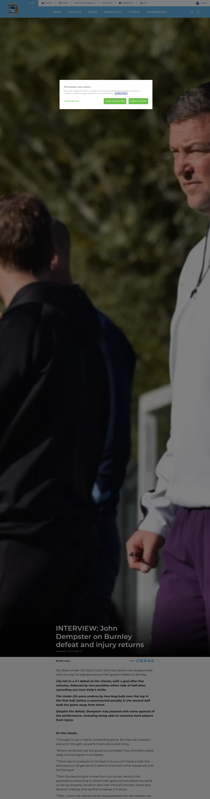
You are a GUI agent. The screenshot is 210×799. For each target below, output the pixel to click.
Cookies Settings (71, 101)
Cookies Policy (121, 93)
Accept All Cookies (138, 101)
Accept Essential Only (115, 101)
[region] (106, 94)
